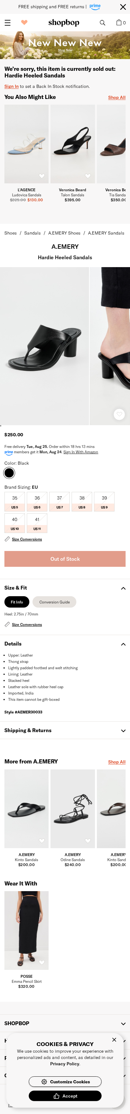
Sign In (11, 86)
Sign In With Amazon (80, 452)
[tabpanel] (65, 619)
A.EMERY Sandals (106, 233)
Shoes (10, 233)
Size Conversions (27, 539)
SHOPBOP (16, 1023)
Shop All (117, 97)
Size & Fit (15, 588)
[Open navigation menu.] (8, 23)
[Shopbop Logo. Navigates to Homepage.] (64, 23)
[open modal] (45, 346)
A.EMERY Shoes (64, 233)
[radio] (14, 501)
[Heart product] (119, 414)
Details (12, 643)
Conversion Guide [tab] (54, 604)
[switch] (42, 176)
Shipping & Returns (27, 730)
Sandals (32, 233)
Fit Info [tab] (17, 604)
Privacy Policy (64, 1063)
